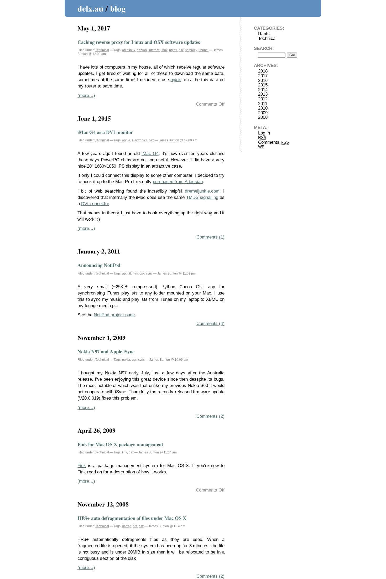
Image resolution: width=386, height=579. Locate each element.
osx (181, 50)
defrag (126, 526)
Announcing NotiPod (98, 264)
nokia (126, 359)
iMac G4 (150, 153)
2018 (263, 71)
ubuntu (203, 50)
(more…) (86, 95)
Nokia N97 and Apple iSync (105, 351)
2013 (263, 94)
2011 (262, 103)
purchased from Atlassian (178, 181)
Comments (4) (210, 323)
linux (164, 50)
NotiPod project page (114, 314)
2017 (263, 75)
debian (142, 50)
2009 (263, 112)
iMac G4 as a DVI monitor (105, 132)
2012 (263, 98)
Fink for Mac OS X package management (120, 444)
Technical (102, 50)
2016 (263, 80)
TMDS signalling (202, 197)
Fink (81, 465)
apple (126, 140)
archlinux (128, 50)
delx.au (90, 8)
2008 (263, 117)
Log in (264, 133)
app (125, 273)
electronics (139, 140)
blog (118, 8)
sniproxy (191, 50)
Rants (264, 33)
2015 (263, 84)
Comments (273, 142)
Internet (153, 50)
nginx (173, 50)
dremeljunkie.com (202, 191)
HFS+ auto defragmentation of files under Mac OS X (131, 517)
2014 (263, 89)
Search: (264, 48)
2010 (263, 108)
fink (124, 452)
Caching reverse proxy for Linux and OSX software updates (138, 41)
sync (149, 273)
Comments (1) (210, 237)
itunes (133, 273)
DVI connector (95, 203)
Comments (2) (210, 416)
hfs (135, 526)
